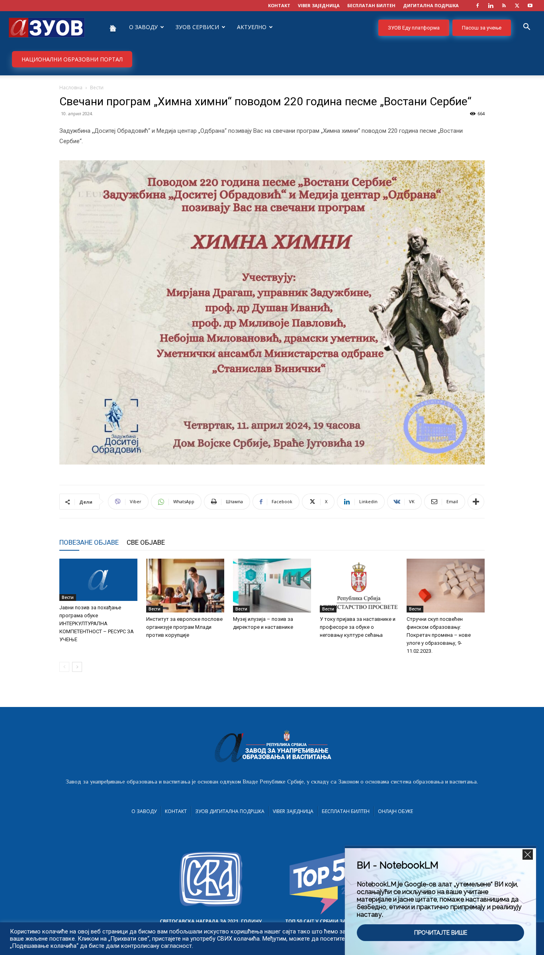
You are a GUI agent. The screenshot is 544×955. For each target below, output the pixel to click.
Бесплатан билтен (346, 811)
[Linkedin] (491, 5)
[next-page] (77, 667)
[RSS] (504, 5)
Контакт (176, 811)
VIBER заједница (319, 5)
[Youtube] (530, 5)
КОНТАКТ (279, 5)
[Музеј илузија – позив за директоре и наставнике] (272, 585)
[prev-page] (64, 667)
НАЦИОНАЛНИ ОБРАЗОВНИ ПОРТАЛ (72, 59)
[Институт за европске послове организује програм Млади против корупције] (185, 585)
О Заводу (144, 811)
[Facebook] (477, 5)
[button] (526, 28)
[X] (517, 5)
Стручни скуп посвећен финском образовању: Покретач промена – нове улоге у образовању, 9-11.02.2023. (439, 635)
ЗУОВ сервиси (197, 27)
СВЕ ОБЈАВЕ (146, 542)
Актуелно (251, 27)
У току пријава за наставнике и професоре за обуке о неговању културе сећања (357, 627)
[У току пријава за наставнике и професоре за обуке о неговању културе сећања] (359, 585)
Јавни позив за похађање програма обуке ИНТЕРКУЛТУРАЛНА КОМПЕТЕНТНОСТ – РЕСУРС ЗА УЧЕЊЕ (96, 623)
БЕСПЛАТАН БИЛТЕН (371, 5)
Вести (68, 597)
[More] (476, 502)
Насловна (70, 87)
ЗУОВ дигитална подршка (229, 811)
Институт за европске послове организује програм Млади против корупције (184, 627)
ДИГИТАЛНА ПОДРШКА (431, 5)
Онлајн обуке (395, 811)
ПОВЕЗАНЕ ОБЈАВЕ (89, 542)
